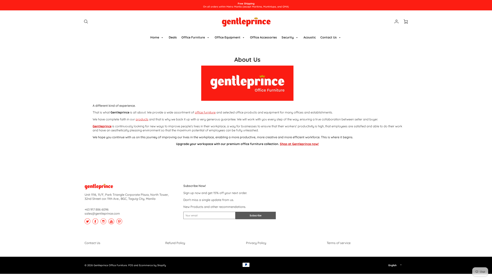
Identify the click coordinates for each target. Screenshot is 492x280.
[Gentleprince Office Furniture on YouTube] (111, 223)
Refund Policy (175, 243)
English (392, 265)
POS (130, 265)
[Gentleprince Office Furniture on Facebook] (95, 223)
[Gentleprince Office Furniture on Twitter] (87, 223)
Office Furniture (193, 37)
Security (288, 37)
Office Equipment (228, 37)
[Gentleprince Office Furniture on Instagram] (103, 223)
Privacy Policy (256, 243)
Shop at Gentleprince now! (299, 144)
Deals (173, 37)
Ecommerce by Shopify (152, 265)
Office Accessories (263, 37)
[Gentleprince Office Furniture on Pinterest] (119, 223)
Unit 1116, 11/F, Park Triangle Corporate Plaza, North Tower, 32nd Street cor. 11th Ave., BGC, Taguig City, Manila (127, 197)
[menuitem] (157, 37)
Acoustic (309, 37)
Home (155, 37)
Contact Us (328, 37)
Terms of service (339, 243)
